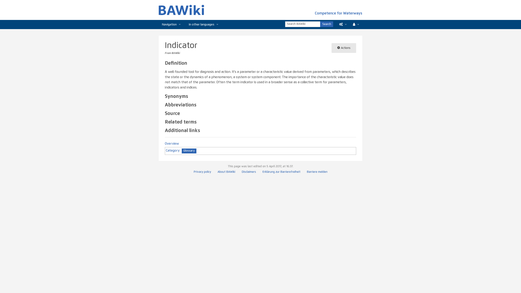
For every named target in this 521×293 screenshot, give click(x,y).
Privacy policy (202, 172)
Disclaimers (249, 172)
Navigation (169, 24)
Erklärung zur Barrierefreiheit (281, 172)
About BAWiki (226, 172)
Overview (172, 143)
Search (326, 24)
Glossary (189, 150)
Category (172, 150)
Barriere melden (317, 172)
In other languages (201, 24)
